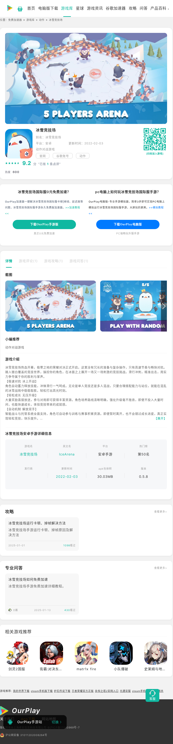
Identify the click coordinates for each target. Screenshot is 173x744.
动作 (42, 19)
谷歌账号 (62, 156)
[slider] (12, 163)
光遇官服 (125, 691)
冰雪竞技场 (29, 454)
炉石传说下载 (62, 691)
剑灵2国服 (16, 669)
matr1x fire (86, 669)
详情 (8, 261)
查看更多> (160, 511)
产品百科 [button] (158, 8)
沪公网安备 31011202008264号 (26, 735)
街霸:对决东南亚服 (55, 669)
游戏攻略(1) (53, 261)
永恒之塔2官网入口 (107, 691)
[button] (8, 306)
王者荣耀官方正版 (83, 691)
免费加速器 (15, 19)
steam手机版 (140, 691)
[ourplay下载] (18, 8)
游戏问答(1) (78, 261)
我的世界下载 (21, 691)
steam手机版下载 (42, 691)
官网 (42, 156)
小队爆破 (121, 669)
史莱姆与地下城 (156, 669)
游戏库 (30, 19)
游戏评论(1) (28, 261)
